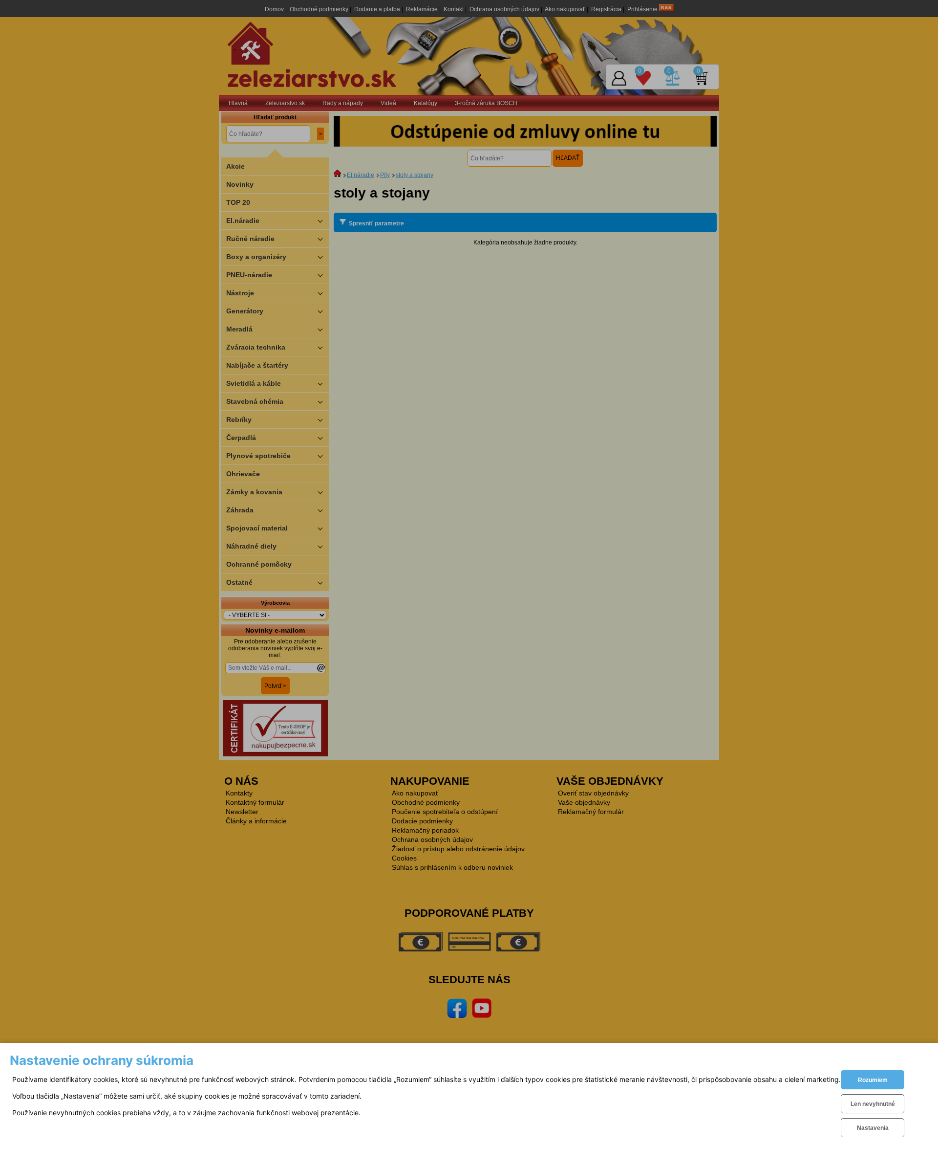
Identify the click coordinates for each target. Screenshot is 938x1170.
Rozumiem (873, 1080)
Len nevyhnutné (873, 1104)
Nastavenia (873, 1128)
